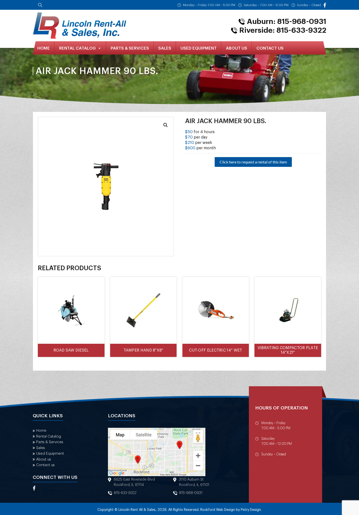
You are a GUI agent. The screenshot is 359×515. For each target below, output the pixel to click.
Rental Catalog (48, 436)
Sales (40, 448)
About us (43, 459)
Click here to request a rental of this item (253, 162)
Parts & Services (49, 442)
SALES (164, 48)
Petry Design (251, 510)
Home (41, 430)
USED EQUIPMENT (198, 48)
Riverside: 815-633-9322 (282, 30)
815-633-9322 (125, 493)
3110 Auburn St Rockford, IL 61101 (194, 482)
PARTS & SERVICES (130, 48)
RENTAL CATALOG (77, 48)
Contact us (45, 465)
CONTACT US (270, 48)
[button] (165, 125)
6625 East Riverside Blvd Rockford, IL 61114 (134, 482)
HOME (43, 48)
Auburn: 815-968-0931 (286, 21)
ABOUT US (236, 48)
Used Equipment (50, 453)
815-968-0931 (190, 493)
